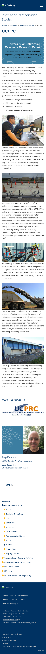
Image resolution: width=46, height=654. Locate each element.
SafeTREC (10, 522)
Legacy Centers (12, 553)
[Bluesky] (28, 591)
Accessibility (7, 637)
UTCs (8, 540)
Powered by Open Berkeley (12, 634)
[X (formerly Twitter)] (9, 591)
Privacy (5, 643)
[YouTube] (18, 591)
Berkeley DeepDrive (14, 514)
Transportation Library (15, 536)
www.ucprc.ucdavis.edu (13, 400)
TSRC (8, 518)
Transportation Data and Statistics (18, 558)
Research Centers (27, 25)
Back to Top (40, 651)
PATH (8, 509)
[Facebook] (4, 591)
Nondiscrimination (9, 640)
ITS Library (8, 571)
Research (13, 25)
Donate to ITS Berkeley (19, 595)
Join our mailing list (10, 603)
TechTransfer (12, 531)
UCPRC (9, 485)
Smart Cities (11, 549)
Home (4, 25)
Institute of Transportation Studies (19, 17)
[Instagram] (23, 591)
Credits (22, 599)
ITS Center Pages (11, 566)
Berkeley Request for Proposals (18, 562)
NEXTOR (10, 527)
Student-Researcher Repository (17, 575)
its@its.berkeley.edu (11, 620)
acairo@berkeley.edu (27, 622)
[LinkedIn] (14, 591)
